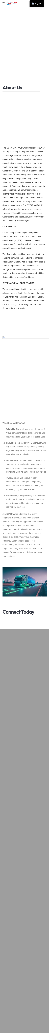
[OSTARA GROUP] (12, 3)
